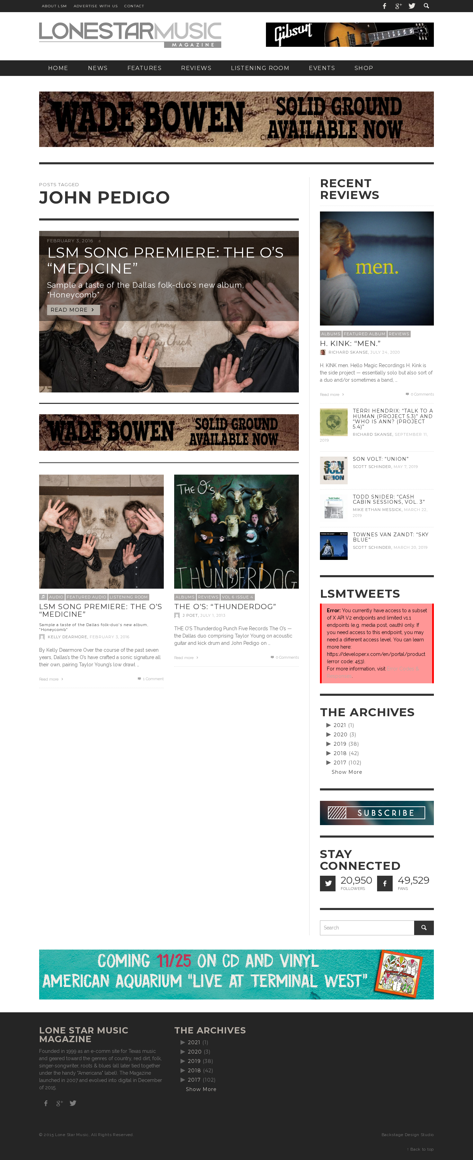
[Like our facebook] (385, 883)
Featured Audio (86, 597)
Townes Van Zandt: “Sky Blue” (391, 537)
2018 (340, 753)
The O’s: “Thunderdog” (225, 606)
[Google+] (398, 6)
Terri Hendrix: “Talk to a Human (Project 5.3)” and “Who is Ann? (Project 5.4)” (393, 419)
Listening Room (129, 597)
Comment (153, 679)
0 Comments (287, 657)
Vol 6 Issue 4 (237, 597)
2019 (340, 744)
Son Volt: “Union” (381, 459)
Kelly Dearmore (67, 636)
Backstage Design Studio (408, 1134)
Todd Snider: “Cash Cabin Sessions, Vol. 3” (389, 499)
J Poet (190, 615)
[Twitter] (411, 6)
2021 (340, 725)
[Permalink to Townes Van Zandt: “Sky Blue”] (334, 545)
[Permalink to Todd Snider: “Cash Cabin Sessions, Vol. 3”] (334, 508)
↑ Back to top (420, 1149)
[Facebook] (384, 6)
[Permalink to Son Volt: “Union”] (334, 470)
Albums (185, 597)
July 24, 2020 (385, 352)
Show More (347, 772)
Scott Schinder (372, 466)
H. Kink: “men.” (350, 343)
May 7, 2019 (406, 466)
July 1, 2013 (212, 615)
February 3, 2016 (110, 636)
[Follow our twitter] (328, 883)
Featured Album (364, 333)
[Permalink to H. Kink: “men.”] (377, 268)
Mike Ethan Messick (377, 509)
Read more (49, 679)
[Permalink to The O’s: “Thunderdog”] (236, 536)
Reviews (208, 597)
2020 (341, 735)
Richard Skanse (348, 352)
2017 (340, 763)
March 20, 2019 (411, 547)
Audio (56, 597)
